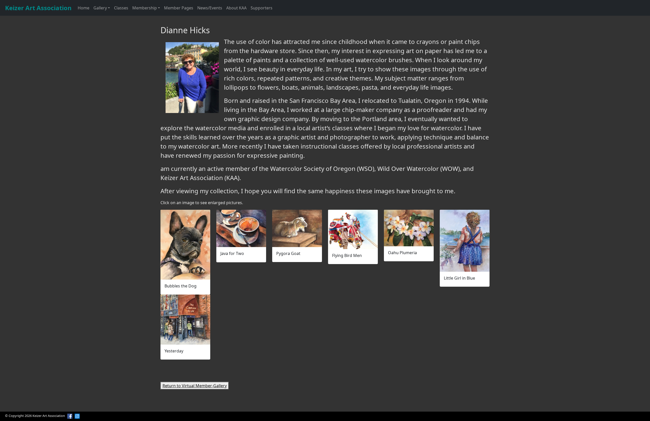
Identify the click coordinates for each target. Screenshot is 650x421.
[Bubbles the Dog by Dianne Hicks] (185, 244)
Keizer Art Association (38, 8)
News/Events (209, 8)
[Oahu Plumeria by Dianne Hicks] (409, 228)
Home (83, 8)
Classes (121, 8)
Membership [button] (144, 8)
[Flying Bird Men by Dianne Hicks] (353, 229)
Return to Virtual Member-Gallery (194, 385)
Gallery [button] (100, 8)
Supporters (261, 8)
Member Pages (178, 8)
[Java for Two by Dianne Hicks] (241, 228)
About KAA (236, 8)
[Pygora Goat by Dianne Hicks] (297, 228)
